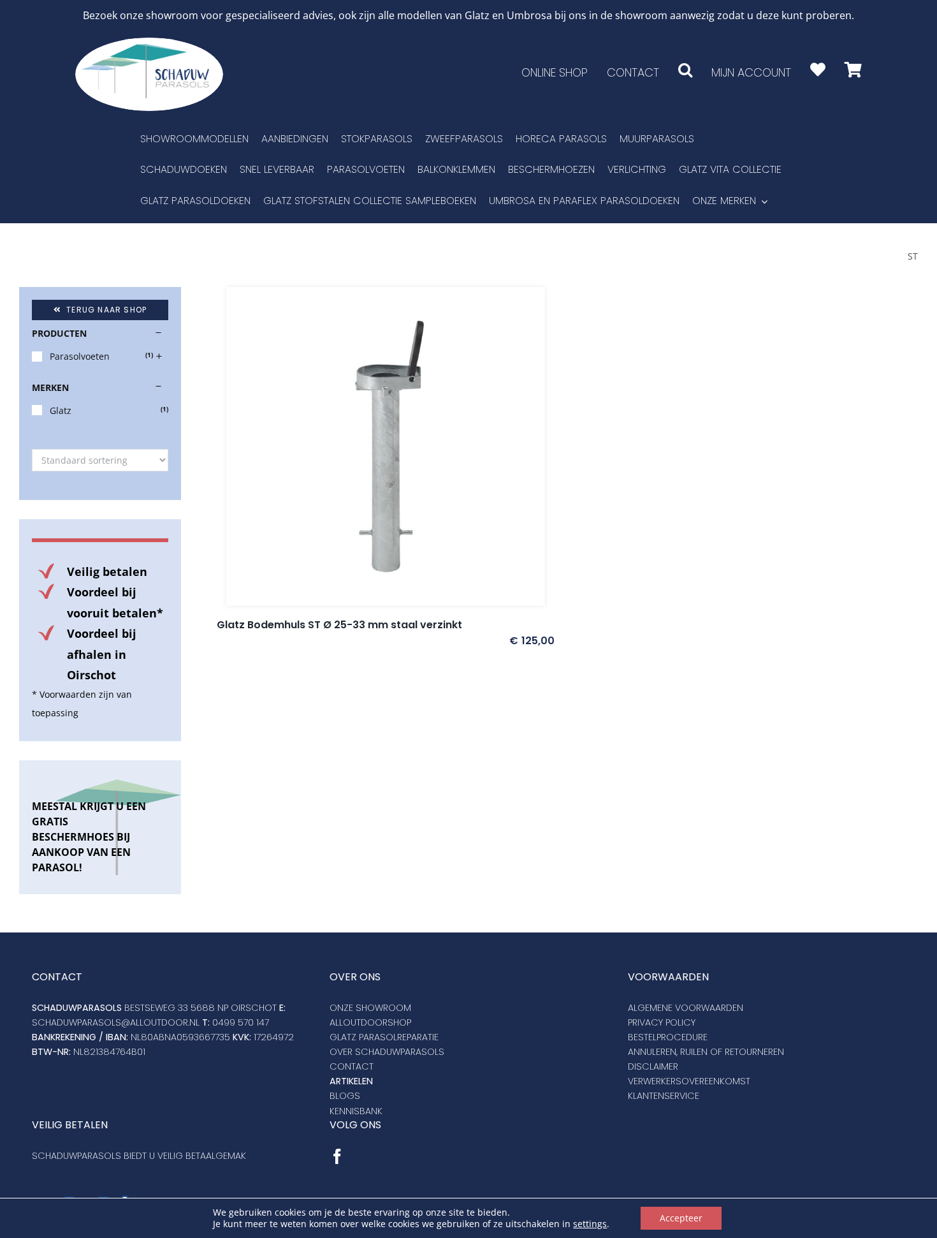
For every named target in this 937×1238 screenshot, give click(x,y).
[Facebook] (337, 1156)
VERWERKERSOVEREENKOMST (689, 1081)
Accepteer (681, 1218)
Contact (352, 1066)
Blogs (345, 1095)
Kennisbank (356, 1111)
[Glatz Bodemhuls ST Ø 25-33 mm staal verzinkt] (386, 446)
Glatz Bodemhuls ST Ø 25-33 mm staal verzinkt (339, 624)
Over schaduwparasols (387, 1051)
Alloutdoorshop (370, 1022)
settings (590, 1224)
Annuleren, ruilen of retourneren (706, 1051)
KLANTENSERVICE (663, 1095)
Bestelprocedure (668, 1037)
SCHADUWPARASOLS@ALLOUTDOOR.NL (116, 1022)
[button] (685, 70)
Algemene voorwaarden (685, 1007)
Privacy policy (661, 1022)
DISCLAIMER (653, 1066)
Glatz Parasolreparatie (384, 1037)
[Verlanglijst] (817, 70)
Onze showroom (370, 1007)
